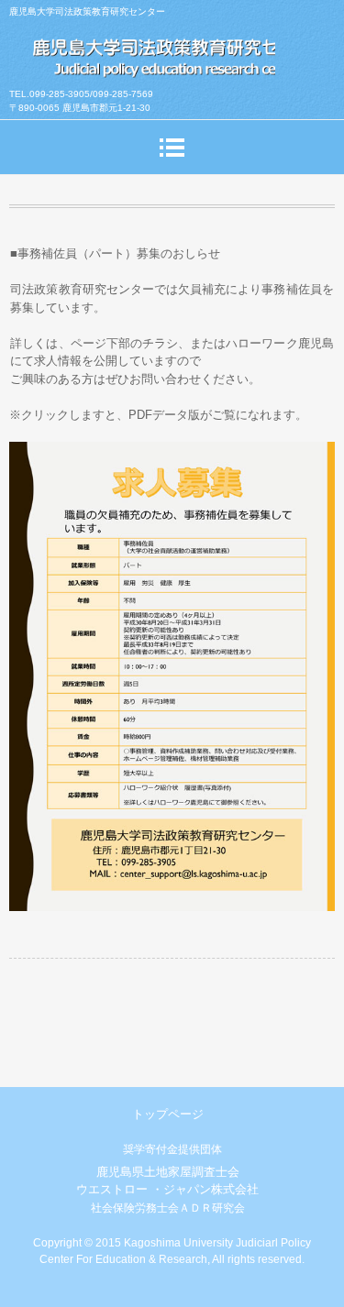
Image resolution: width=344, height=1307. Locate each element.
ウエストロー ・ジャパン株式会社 (167, 1189)
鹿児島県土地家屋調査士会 (167, 1172)
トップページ (168, 1114)
